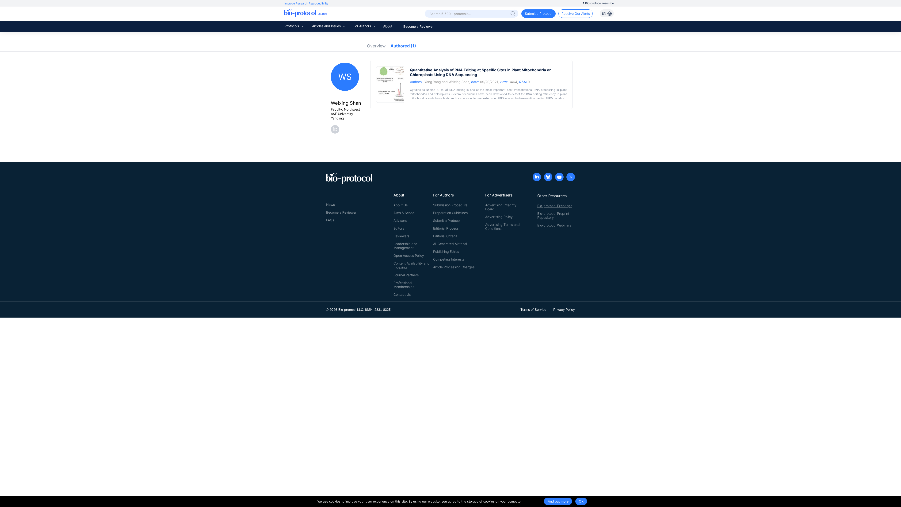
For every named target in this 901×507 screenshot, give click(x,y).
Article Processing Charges (453, 267)
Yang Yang (432, 82)
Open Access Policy (408, 255)
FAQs (330, 220)
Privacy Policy (564, 309)
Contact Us (402, 294)
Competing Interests (448, 259)
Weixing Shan (459, 82)
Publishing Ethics (446, 252)
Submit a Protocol (538, 13)
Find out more (558, 501)
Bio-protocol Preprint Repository (553, 215)
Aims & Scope (404, 213)
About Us (400, 205)
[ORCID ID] (336, 129)
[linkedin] (537, 177)
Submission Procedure (450, 205)
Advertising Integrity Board (500, 207)
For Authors (363, 26)
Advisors (400, 221)
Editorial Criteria (445, 236)
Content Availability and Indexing (411, 265)
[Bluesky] (548, 177)
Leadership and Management (405, 246)
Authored (403, 45)
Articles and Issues (327, 26)
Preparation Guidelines (450, 213)
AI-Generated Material (450, 244)
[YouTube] (559, 177)
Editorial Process (445, 228)
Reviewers (401, 236)
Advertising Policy (499, 217)
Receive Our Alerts (575, 13)
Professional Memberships (403, 285)
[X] (570, 177)
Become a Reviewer (418, 26)
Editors (398, 228)
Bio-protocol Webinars (554, 225)
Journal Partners (406, 275)
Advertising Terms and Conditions (502, 226)
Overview (376, 45)
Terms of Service (533, 309)
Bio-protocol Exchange (554, 206)
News (330, 205)
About (388, 26)
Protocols (292, 26)
